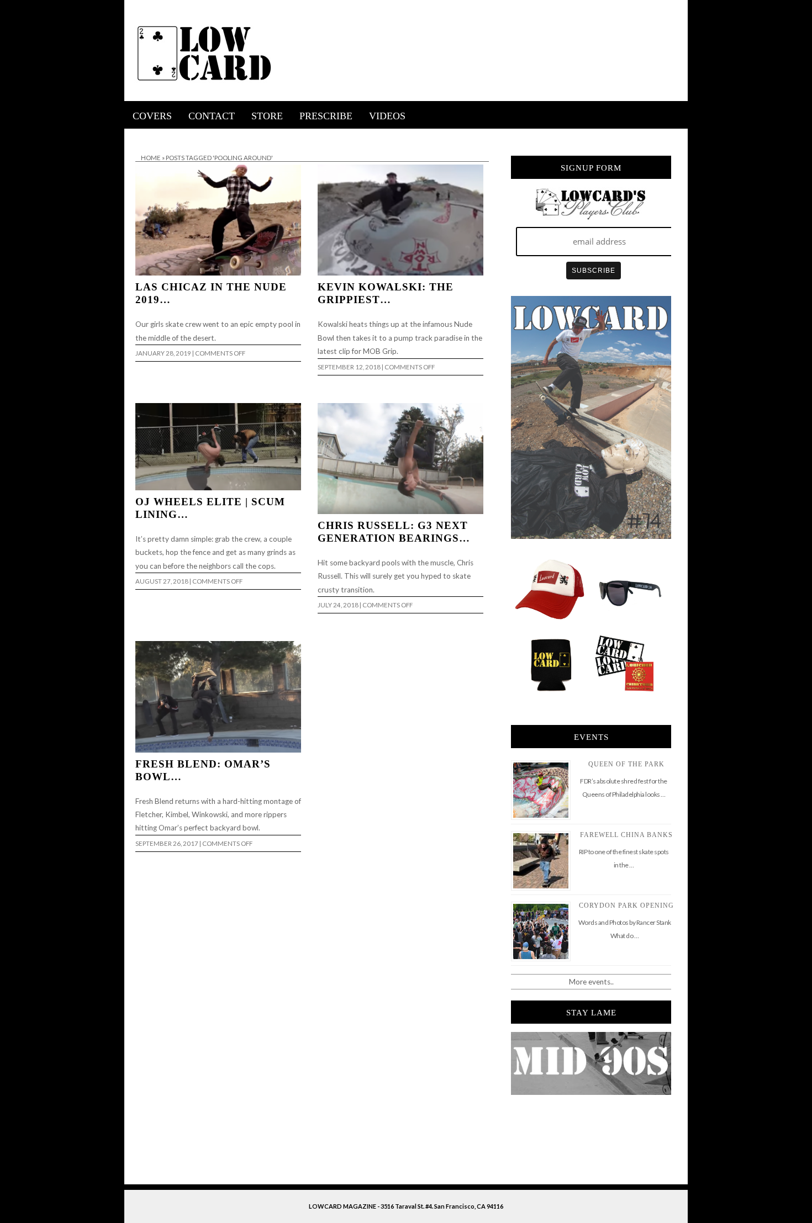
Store (267, 115)
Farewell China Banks (626, 835)
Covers (152, 115)
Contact (211, 115)
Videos (387, 115)
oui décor (140, 135)
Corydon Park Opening (626, 905)
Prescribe (325, 115)
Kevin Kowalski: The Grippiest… (386, 293)
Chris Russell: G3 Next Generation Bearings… (394, 532)
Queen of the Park (626, 764)
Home (151, 157)
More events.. (591, 981)
